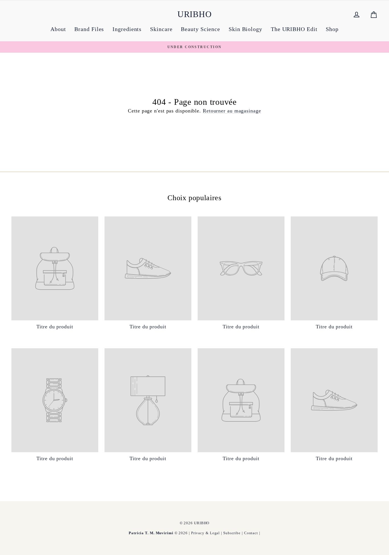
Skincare (161, 29)
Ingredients (127, 29)
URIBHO (194, 14)
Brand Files (89, 29)
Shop (332, 29)
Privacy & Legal (205, 533)
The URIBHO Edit (294, 29)
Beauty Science (200, 29)
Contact (251, 533)
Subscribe (232, 533)
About (58, 29)
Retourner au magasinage (232, 111)
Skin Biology (245, 29)
